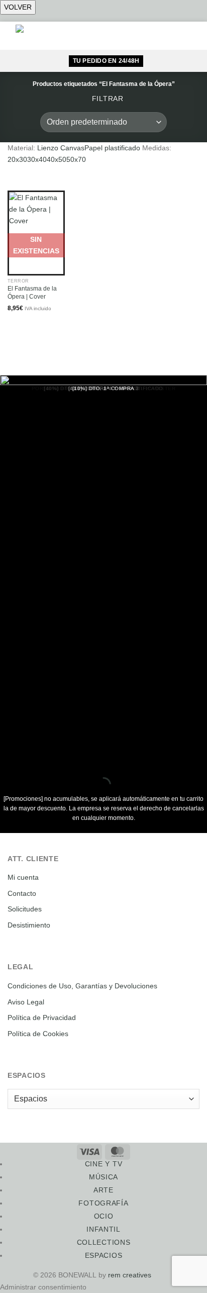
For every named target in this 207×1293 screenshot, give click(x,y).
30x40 (37, 159)
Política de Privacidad (42, 1017)
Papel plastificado (112, 148)
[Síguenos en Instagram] (157, 1275)
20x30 (17, 159)
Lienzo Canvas (60, 148)
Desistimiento (29, 925)
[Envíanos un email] (168, 1275)
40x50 (56, 159)
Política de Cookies (38, 1034)
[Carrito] (191, 36)
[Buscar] (158, 36)
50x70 (76, 159)
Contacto (22, 893)
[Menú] (141, 35)
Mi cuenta (23, 877)
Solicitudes (25, 909)
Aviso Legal (26, 1002)
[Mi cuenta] (174, 36)
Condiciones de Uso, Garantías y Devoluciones (82, 986)
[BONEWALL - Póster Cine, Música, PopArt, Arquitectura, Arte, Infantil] (38, 36)
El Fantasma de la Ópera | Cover (32, 292)
